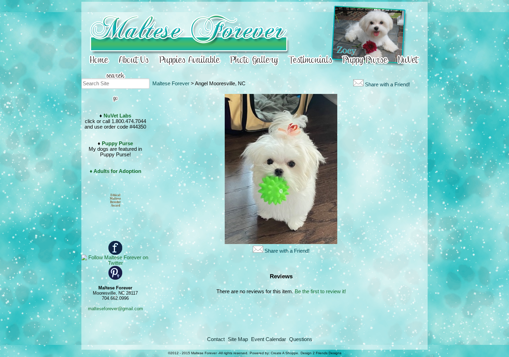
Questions (300, 339)
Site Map (238, 339)
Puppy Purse (117, 143)
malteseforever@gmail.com (115, 308)
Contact (216, 339)
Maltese (115, 198)
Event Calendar (268, 339)
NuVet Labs (117, 116)
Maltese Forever (170, 83)
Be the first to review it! (320, 291)
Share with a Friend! (387, 84)
